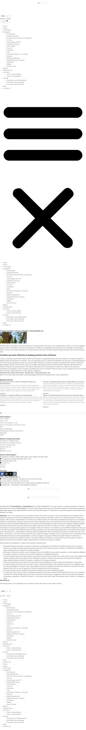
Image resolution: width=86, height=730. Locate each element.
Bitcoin (5, 68)
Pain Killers (10, 62)
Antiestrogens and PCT (14, 42)
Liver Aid (9, 48)
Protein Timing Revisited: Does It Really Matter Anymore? (64, 382)
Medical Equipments (13, 58)
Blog (4, 86)
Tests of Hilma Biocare (14, 76)
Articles (5, 78)
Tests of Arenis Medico (14, 74)
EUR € (3, 16)
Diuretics (9, 56)
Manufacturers (8, 70)
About (5, 28)
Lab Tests (6, 72)
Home (5, 26)
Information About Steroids (15, 84)
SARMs (9, 64)
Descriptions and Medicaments (16, 80)
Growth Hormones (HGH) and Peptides (19, 38)
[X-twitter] (10, 474)
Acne (8, 52)
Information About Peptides (15, 82)
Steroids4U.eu (22, 508)
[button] (43, 175)
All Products (7, 30)
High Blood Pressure (13, 44)
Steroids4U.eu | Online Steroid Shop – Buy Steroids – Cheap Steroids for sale (25, 373)
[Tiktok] (15, 474)
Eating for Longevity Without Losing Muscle (16, 395)
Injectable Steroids (13, 36)
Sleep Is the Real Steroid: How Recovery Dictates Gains (63, 395)
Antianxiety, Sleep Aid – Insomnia (17, 54)
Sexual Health (11, 46)
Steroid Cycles (11, 66)
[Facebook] (2, 474)
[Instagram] (6, 474)
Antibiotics (10, 50)
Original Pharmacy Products (15, 60)
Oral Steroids (11, 34)
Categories (6, 32)
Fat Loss (9, 40)
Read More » (3, 393)
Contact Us (7, 88)
